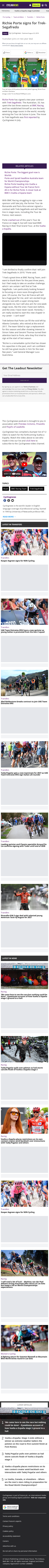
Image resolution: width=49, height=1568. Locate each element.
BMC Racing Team (19, 488)
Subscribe (36, 5)
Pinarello (40, 424)
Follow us (30, 53)
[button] (46, 5)
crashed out (14, 220)
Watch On (7, 474)
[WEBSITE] (9, 500)
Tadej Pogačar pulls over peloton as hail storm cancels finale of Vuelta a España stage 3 (24, 1457)
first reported (30, 117)
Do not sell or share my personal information (20, 1551)
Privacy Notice (32, 389)
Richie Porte (40, 17)
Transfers (30, 17)
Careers (6, 1541)
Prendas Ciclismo (26, 424)
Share (8, 53)
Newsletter (42, 53)
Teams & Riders (18, 17)
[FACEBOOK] (5, 500)
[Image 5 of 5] (41, 72)
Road (5, 488)
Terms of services (30, 387)
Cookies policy (8, 1531)
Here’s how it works (17, 45)
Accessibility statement (11, 1536)
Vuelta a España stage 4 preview (27, 11)
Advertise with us (9, 1546)
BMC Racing (38, 105)
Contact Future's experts (12, 1521)
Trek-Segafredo (14, 102)
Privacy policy (8, 1526)
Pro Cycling (6, 17)
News (5, 33)
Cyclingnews (16, 33)
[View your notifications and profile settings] (30, 5)
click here (30, 440)
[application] (24, 248)
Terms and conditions (11, 1516)
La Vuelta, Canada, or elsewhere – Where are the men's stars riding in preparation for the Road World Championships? (26, 1482)
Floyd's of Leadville (15, 426)
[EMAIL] (13, 500)
